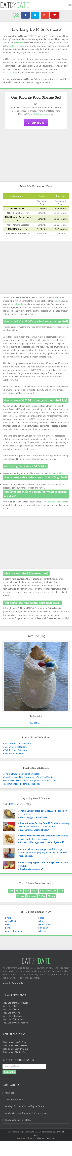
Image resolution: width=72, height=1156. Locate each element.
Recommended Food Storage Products (22, 783)
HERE (10, 804)
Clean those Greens (14, 1099)
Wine (9, 927)
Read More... (36, 723)
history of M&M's (55, 473)
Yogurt (19, 890)
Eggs (11, 890)
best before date (16, 46)
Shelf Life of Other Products (15, 1022)
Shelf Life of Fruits (11, 1009)
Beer (9, 924)
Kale (9, 917)
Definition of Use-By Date (14, 1042)
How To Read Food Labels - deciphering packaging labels (31, 780)
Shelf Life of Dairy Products (15, 1002)
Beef (61, 890)
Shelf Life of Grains (11, 1012)
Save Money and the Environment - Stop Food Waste (28, 777)
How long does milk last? (54, 501)
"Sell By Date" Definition (15, 750)
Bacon (43, 921)
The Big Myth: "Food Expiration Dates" (22, 773)
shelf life (18, 42)
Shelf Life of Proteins (12, 1016)
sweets (56, 301)
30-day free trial (39, 114)
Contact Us (17, 983)
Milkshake (9, 1092)
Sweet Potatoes (14, 931)
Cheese (51, 896)
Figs (42, 917)
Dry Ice (43, 931)
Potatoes (31, 896)
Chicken (20, 896)
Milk (27, 890)
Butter (34, 890)
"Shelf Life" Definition (14, 753)
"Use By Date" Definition (15, 746)
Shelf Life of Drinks (11, 1006)
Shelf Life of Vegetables (14, 1019)
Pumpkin (44, 927)
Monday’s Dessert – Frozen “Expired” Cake (24, 1106)
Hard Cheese (46, 924)
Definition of (15, 1045)
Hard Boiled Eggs (48, 890)
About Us (7, 983)
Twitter (38, 1138)
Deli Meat (11, 921)
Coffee (42, 896)
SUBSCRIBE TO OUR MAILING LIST (18, 1060)
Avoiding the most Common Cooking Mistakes (26, 1113)
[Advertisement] (36, 155)
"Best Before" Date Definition (17, 743)
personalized (9, 72)
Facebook (50, 1138)
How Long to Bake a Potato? (18, 1120)
